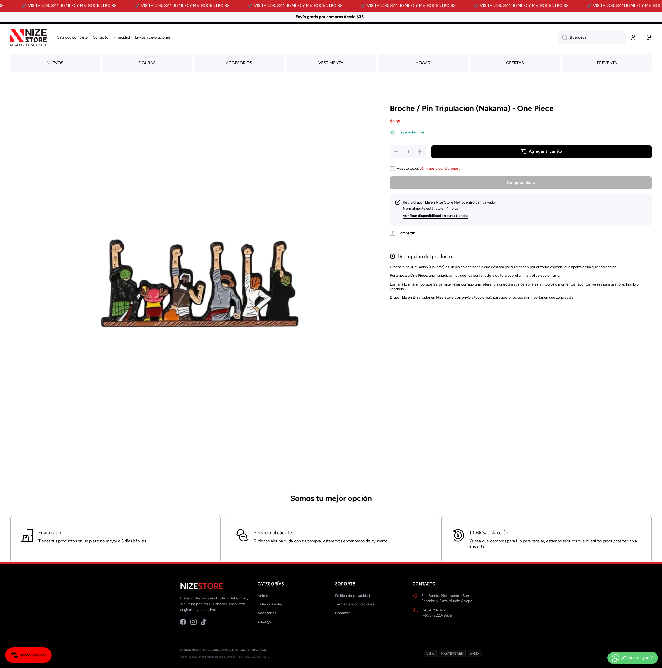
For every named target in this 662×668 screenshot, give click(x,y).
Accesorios (267, 613)
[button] (402, 233)
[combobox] (592, 37)
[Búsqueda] (562, 37)
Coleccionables (270, 604)
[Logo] (28, 38)
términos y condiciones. (440, 168)
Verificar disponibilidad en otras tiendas (435, 216)
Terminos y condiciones (354, 604)
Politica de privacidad (352, 595)
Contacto (342, 613)
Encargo (264, 621)
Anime (263, 595)
